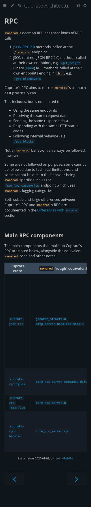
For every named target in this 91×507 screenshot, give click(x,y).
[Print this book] (79, 5)
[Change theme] (12, 5)
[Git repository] (85, 5)
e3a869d (67, 458)
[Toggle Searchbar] (19, 5)
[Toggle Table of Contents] (5, 5)
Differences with (57, 210)
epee (30, 68)
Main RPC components (34, 235)
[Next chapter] (77, 479)
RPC (11, 21)
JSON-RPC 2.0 (24, 46)
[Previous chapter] (14, 479)
